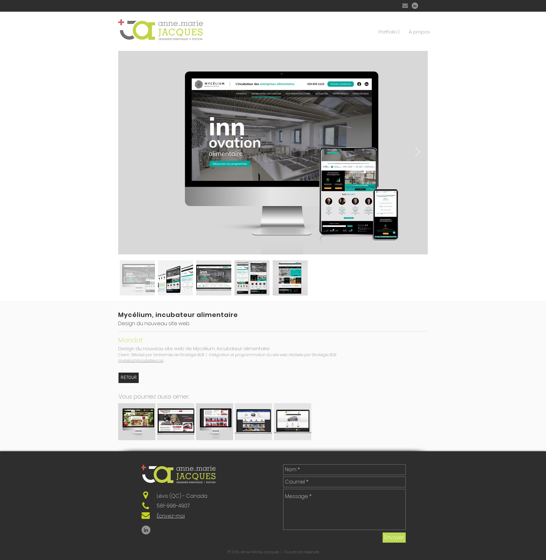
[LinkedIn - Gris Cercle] (415, 6)
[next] (416, 425)
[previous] (129, 425)
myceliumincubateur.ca (140, 360)
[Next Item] (417, 152)
